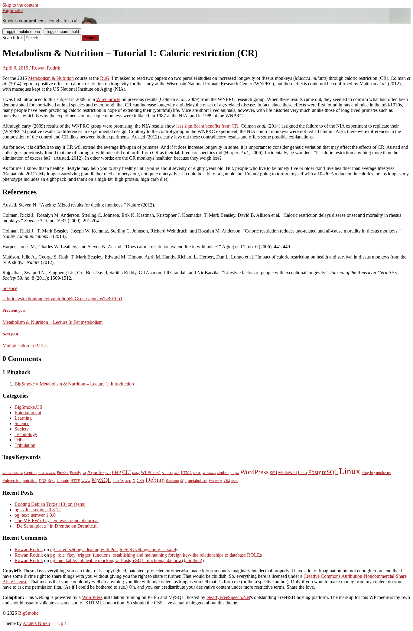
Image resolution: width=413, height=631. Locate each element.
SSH (273, 473)
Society (22, 428)
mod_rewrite (47, 473)
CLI (126, 472)
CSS (140, 480)
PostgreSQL (323, 472)
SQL (183, 481)
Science (9, 288)
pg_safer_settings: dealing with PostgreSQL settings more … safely (114, 549)
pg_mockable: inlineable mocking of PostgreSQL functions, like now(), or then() (127, 560)
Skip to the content (20, 5)
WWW (85, 481)
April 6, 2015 (15, 67)
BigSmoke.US (28, 407)
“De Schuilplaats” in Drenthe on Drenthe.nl (56, 526)
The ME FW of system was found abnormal (57, 520)
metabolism (197, 480)
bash (302, 472)
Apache (95, 472)
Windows (209, 473)
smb (177, 473)
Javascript (215, 481)
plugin (234, 473)
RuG (104, 78)
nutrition (61, 298)
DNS (42, 481)
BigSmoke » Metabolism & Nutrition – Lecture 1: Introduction (74, 383)
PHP (116, 472)
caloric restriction (18, 298)
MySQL (101, 480)
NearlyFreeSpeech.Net (228, 597)
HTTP (75, 481)
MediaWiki (287, 472)
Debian (155, 479)
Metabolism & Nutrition (51, 78)
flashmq (172, 481)
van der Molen (12, 473)
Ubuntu (63, 480)
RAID (197, 473)
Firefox (63, 473)
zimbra (223, 472)
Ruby (136, 473)
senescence (88, 298)
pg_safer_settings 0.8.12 (38, 509)
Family (75, 473)
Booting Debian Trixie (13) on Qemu (50, 504)
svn (108, 472)
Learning (23, 418)
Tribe (19, 439)
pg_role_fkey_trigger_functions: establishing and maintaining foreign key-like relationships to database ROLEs (156, 555)
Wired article (108, 99)
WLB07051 (110, 298)
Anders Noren (36, 623)
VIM (226, 481)
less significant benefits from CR (207, 125)
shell (234, 481)
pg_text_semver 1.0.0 (35, 515)
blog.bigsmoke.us (376, 473)
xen (128, 480)
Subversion (11, 480)
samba (167, 472)
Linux (349, 471)
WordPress (254, 472)
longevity (44, 298)
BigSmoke (12, 10)
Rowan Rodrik (46, 67)
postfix (118, 481)
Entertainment (28, 412)
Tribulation (25, 445)
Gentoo (30, 472)
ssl (84, 473)
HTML (186, 473)
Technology (26, 434)
